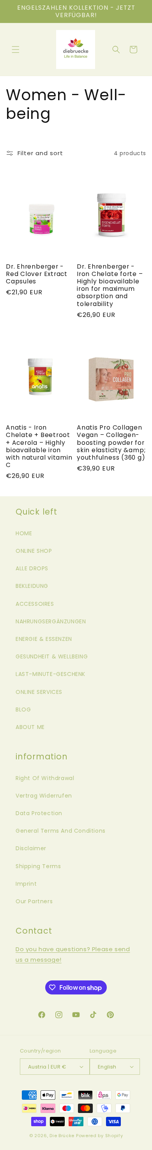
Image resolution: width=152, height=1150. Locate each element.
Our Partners (34, 901)
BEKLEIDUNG (32, 586)
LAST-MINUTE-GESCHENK (50, 674)
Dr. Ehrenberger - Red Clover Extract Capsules (36, 274)
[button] (15, 49)
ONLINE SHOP (34, 551)
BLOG (23, 709)
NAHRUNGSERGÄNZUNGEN (51, 621)
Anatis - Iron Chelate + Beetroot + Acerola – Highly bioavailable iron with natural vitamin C (39, 446)
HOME (24, 533)
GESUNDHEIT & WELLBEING (52, 656)
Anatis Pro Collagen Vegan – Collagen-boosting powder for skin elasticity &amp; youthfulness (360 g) (111, 442)
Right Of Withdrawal (45, 778)
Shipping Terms (38, 866)
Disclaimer (31, 848)
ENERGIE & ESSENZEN (44, 639)
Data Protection (39, 813)
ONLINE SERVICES (39, 692)
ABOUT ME (30, 727)
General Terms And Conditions (61, 831)
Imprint (26, 884)
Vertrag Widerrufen (44, 796)
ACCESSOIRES (35, 604)
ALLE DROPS (32, 568)
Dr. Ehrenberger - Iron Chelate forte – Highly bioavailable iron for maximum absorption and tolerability (110, 285)
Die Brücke (61, 1135)
